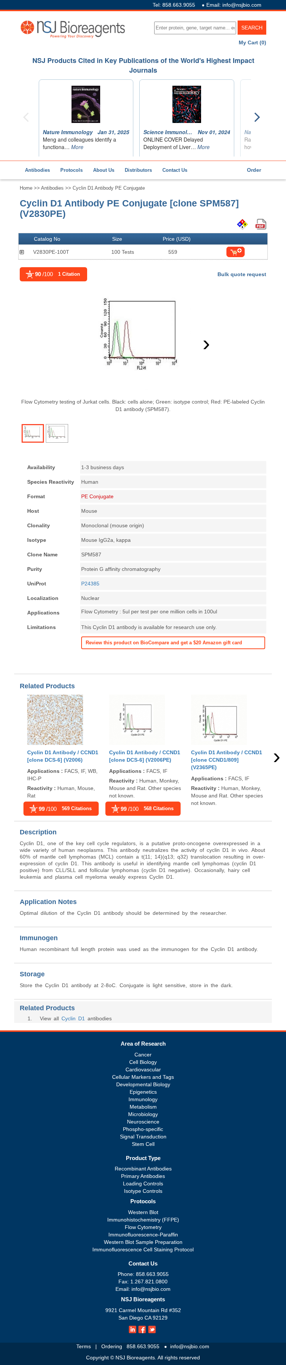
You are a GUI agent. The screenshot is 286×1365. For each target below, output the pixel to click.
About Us (103, 170)
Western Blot (143, 1212)
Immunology (143, 1099)
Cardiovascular (143, 1069)
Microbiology (143, 1114)
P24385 (90, 584)
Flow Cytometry (143, 1227)
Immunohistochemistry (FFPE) (143, 1220)
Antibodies (37, 170)
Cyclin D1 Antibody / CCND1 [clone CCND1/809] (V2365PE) (226, 759)
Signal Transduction (143, 1137)
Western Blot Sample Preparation (143, 1242)
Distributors (138, 170)
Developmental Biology (143, 1084)
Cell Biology (143, 1062)
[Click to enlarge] (143, 341)
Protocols (71, 170)
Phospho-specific (143, 1129)
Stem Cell (143, 1144)
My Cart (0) (252, 42)
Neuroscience (143, 1122)
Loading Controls (143, 1184)
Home (26, 188)
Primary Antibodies (143, 1176)
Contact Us (174, 170)
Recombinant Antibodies (143, 1169)
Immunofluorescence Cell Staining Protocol (143, 1249)
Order (254, 170)
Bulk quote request (241, 274)
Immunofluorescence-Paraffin (143, 1235)
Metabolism (143, 1107)
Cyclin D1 (73, 1018)
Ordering (111, 1346)
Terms (83, 1346)
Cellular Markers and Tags (143, 1077)
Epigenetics (143, 1092)
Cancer (143, 1055)
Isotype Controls (143, 1191)
